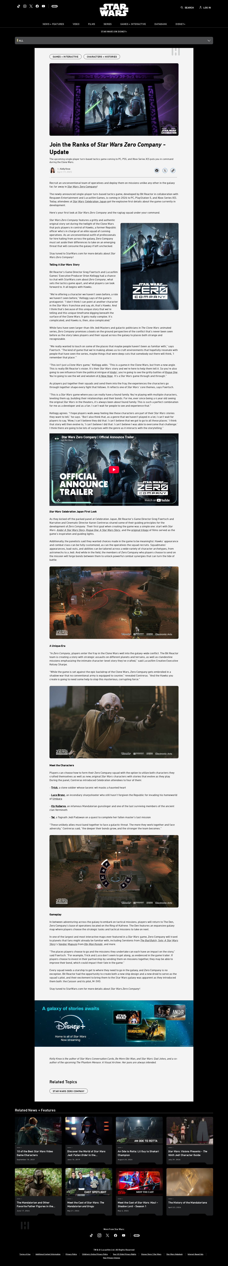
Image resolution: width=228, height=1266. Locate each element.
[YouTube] (43, 6)
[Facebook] (37, 6)
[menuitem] (76, 24)
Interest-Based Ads (195, 1254)
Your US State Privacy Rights (124, 1254)
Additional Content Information (48, 1254)
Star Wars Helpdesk (174, 1254)
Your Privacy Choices (111, 1258)
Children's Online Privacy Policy (95, 1254)
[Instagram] (24, 6)
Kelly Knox (65, 168)
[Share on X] (164, 170)
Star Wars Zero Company (69, 1091)
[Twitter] (31, 6)
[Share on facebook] (156, 170)
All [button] (21, 40)
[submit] (181, 7)
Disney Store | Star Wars (151, 1254)
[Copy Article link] (172, 170)
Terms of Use (25, 1254)
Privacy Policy (71, 1254)
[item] (53, 24)
